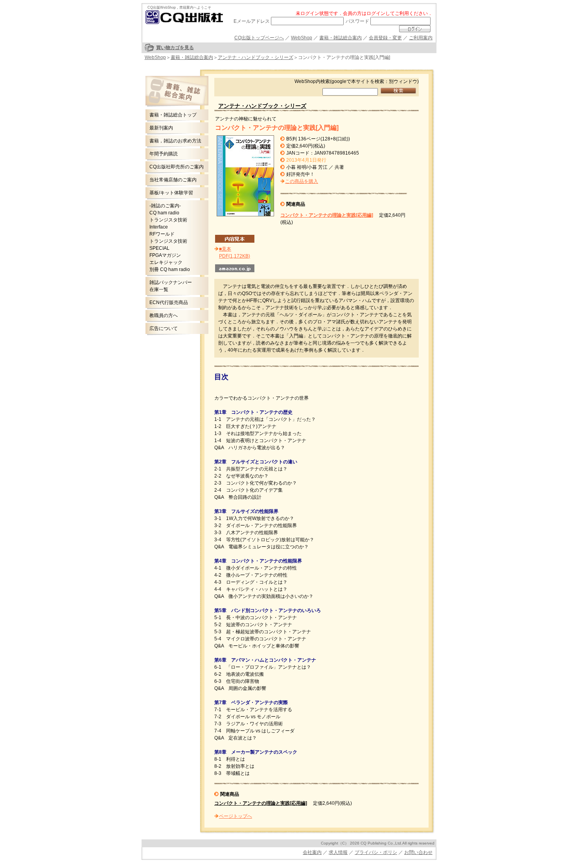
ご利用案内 (421, 38)
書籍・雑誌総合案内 (340, 38)
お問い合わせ (418, 852)
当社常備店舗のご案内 (173, 180)
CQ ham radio (164, 213)
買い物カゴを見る (175, 47)
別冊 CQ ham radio (169, 269)
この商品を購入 (301, 181)
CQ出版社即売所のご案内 (176, 167)
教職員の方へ (163, 315)
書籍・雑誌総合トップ (173, 115)
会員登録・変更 (385, 38)
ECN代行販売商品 (168, 302)
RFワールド (162, 234)
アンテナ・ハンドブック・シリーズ (255, 57)
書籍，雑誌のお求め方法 (175, 141)
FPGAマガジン (165, 255)
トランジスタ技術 (168, 220)
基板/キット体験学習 (171, 192)
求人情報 (338, 852)
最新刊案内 (161, 128)
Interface (158, 227)
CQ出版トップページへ (259, 38)
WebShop (301, 38)
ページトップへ (235, 816)
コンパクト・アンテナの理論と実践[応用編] (326, 215)
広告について (163, 328)
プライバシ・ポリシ (376, 852)
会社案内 (312, 852)
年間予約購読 (163, 154)
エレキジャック (165, 262)
